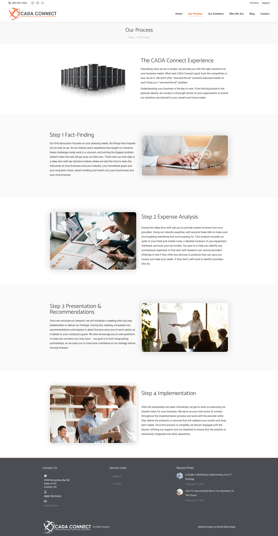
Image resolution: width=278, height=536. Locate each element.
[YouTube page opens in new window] (38, 3)
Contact (117, 483)
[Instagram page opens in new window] (33, 3)
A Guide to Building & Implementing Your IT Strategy (208, 476)
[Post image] (179, 476)
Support (117, 476)
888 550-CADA (19, 3)
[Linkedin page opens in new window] (43, 3)
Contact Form (51, 505)
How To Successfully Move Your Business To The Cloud (209, 493)
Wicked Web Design (226, 527)
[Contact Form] (45, 501)
